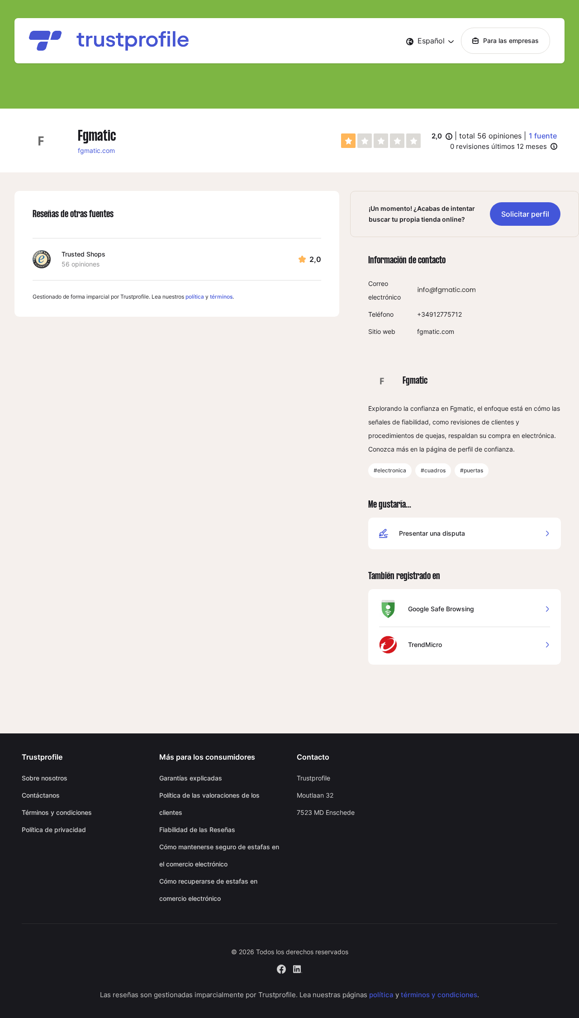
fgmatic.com (96, 150)
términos (221, 296)
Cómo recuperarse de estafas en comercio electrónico (208, 889)
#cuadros (433, 470)
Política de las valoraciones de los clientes (209, 803)
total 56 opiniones (490, 135)
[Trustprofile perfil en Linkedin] (297, 968)
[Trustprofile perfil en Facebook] (281, 968)
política (194, 296)
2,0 (442, 137)
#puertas (471, 470)
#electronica (390, 470)
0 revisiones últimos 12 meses (498, 146)
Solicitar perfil (525, 214)
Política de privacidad (54, 829)
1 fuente (543, 136)
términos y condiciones (439, 994)
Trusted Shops (83, 254)
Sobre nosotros (44, 778)
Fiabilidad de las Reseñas (197, 829)
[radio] (348, 140)
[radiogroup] (381, 140)
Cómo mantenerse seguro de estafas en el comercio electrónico (219, 855)
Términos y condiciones (57, 812)
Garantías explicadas (190, 778)
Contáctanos (41, 795)
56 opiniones (81, 264)
